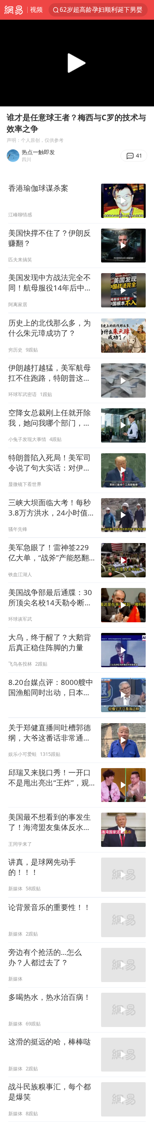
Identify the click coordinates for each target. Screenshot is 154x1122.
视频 (36, 9)
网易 (13, 10)
